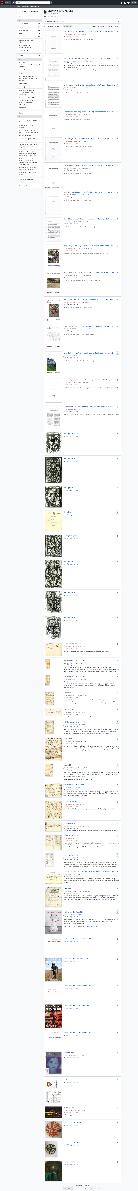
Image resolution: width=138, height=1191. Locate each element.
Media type (23, 185)
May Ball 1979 (69, 1108)
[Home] (3, 3)
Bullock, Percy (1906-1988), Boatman (29, 126)
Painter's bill (68, 739)
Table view (68, 26)
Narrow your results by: (29, 11)
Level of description (26, 180)
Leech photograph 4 (71, 617)
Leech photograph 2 (71, 488)
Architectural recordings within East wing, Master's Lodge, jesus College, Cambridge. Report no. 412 (89, 112)
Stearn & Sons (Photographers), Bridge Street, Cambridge (29, 65)
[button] (121, 2)
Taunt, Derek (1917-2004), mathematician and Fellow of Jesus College (29, 92)
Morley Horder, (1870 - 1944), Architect (29, 173)
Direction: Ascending (113, 26)
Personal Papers (29, 30)
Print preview (49, 26)
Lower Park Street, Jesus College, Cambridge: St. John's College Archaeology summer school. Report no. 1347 (89, 299)
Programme (68, 1079)
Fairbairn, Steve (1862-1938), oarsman (29, 140)
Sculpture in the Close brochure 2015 (77, 986)
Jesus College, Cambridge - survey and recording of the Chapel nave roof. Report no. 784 (89, 246)
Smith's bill (68, 693)
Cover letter (68, 512)
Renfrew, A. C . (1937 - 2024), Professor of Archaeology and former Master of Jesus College (29, 153)
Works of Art (29, 37)
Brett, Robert (29, 108)
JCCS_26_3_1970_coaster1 (73, 1122)
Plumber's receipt (70, 644)
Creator (21, 56)
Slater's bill (67, 888)
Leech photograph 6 (71, 536)
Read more (112, 671)
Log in (133, 2)
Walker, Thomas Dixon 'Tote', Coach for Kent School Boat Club (29, 131)
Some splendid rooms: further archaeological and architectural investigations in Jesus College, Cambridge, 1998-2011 (89, 407)
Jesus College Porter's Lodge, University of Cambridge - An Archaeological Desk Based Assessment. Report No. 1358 (89, 326)
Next (98, 1188)
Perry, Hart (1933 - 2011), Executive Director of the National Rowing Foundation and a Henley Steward (29, 161)
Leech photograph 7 (71, 458)
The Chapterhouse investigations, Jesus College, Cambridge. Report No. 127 (89, 31)
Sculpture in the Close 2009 (74, 912)
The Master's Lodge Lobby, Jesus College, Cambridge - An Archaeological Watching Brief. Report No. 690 (89, 165)
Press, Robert (29, 84)
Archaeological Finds (29, 27)
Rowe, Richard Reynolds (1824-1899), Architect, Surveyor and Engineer (29, 78)
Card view (59, 26)
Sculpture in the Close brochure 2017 (77, 1032)
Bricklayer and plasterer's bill (74, 660)
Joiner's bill (67, 765)
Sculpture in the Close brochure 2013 (77, 939)
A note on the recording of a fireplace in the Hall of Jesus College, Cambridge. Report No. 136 (89, 85)
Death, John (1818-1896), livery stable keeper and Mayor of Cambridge (29, 146)
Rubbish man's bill (70, 802)
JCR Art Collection (29, 51)
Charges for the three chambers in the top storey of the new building (89, 871)
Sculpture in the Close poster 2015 (76, 959)
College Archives (29, 24)
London (29, 73)
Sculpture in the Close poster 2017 (76, 1006)
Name (21, 113)
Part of (21, 16)
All (19, 20)
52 (94, 1188)
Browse (7, 2)
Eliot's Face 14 (69, 1052)
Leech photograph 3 (71, 592)
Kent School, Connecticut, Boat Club (29, 121)
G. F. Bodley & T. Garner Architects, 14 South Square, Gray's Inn (29, 102)
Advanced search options (54, 21)
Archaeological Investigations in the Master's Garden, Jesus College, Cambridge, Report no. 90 (89, 58)
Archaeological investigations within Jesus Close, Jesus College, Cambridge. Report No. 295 (89, 139)
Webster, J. (29, 87)
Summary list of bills (71, 836)
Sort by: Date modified (98, 26)
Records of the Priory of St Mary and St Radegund (29, 46)
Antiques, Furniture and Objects (29, 41)
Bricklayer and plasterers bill (74, 784)
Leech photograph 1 (71, 561)
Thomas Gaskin (69, 1162)
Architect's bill (69, 710)
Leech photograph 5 (71, 433)
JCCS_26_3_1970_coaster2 (73, 1142)
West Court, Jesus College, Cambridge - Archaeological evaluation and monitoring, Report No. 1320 (89, 272)
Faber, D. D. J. (29, 70)
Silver (29, 34)
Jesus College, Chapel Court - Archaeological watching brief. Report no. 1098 (89, 380)
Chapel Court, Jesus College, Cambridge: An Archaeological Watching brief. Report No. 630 (89, 219)
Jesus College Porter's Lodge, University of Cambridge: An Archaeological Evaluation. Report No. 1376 (89, 353)
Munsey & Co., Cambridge (29, 97)
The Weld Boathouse (29, 136)
